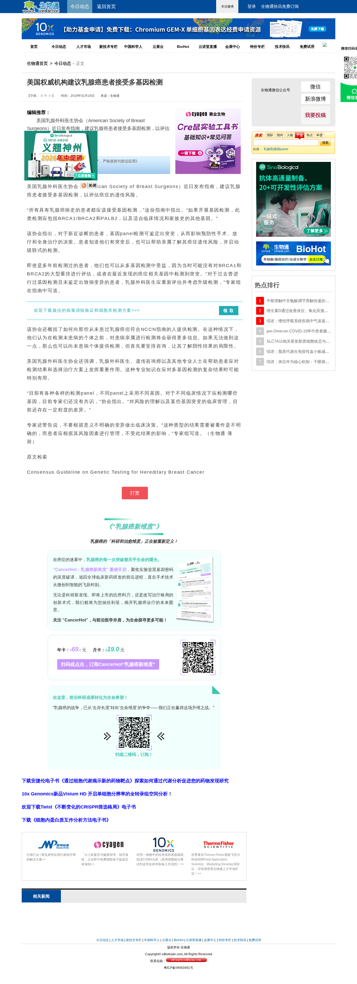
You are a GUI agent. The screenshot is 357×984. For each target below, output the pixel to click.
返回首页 (106, 6)
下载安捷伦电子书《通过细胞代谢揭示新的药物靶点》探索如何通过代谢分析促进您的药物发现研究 (125, 780)
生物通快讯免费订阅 (280, 6)
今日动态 (58, 46)
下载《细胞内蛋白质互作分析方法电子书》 (66, 820)
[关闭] (88, 187)
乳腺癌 (268, 149)
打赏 (135, 493)
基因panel (281, 149)
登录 (251, 6)
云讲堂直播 (208, 46)
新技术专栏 (108, 46)
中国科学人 (133, 46)
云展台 (158, 46)
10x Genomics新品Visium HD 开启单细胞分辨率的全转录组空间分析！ (97, 793)
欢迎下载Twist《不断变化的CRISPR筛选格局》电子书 (79, 807)
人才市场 (83, 46)
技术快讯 (282, 46)
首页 (34, 46)
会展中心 (232, 46)
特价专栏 (257, 46)
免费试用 (307, 46)
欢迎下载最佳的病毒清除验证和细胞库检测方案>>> (87, 310)
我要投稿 (315, 115)
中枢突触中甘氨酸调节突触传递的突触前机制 (306, 300)
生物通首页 (37, 63)
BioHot (183, 46)
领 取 (228, 310)
